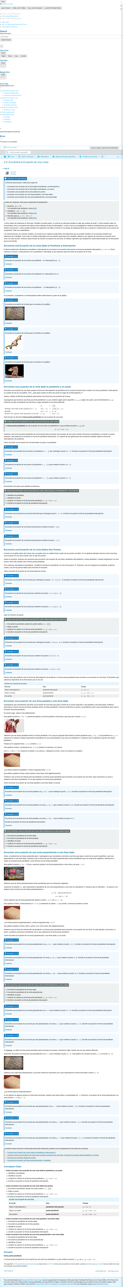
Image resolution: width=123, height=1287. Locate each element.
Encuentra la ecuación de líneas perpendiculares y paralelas (29, 1160)
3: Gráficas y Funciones (90, 156)
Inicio (13, 156)
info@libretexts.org (101, 1284)
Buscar (7, 152)
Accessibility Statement (65, 1284)
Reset (3, 53)
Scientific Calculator (10, 105)
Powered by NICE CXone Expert (32, 1280)
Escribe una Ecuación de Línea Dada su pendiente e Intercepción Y (31, 1152)
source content (98, 1264)
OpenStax (13, 172)
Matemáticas (44, 156)
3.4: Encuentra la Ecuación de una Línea (25, 1264)
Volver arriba (7, 1271)
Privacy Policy (39, 1284)
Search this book (5, 33)
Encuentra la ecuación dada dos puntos (21, 1158)
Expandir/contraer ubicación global (118, 156)
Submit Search (6, 40)
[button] (7, 119)
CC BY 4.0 (51, 1264)
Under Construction (27, 156)
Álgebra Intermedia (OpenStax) (65, 156)
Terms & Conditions (51, 1284)
